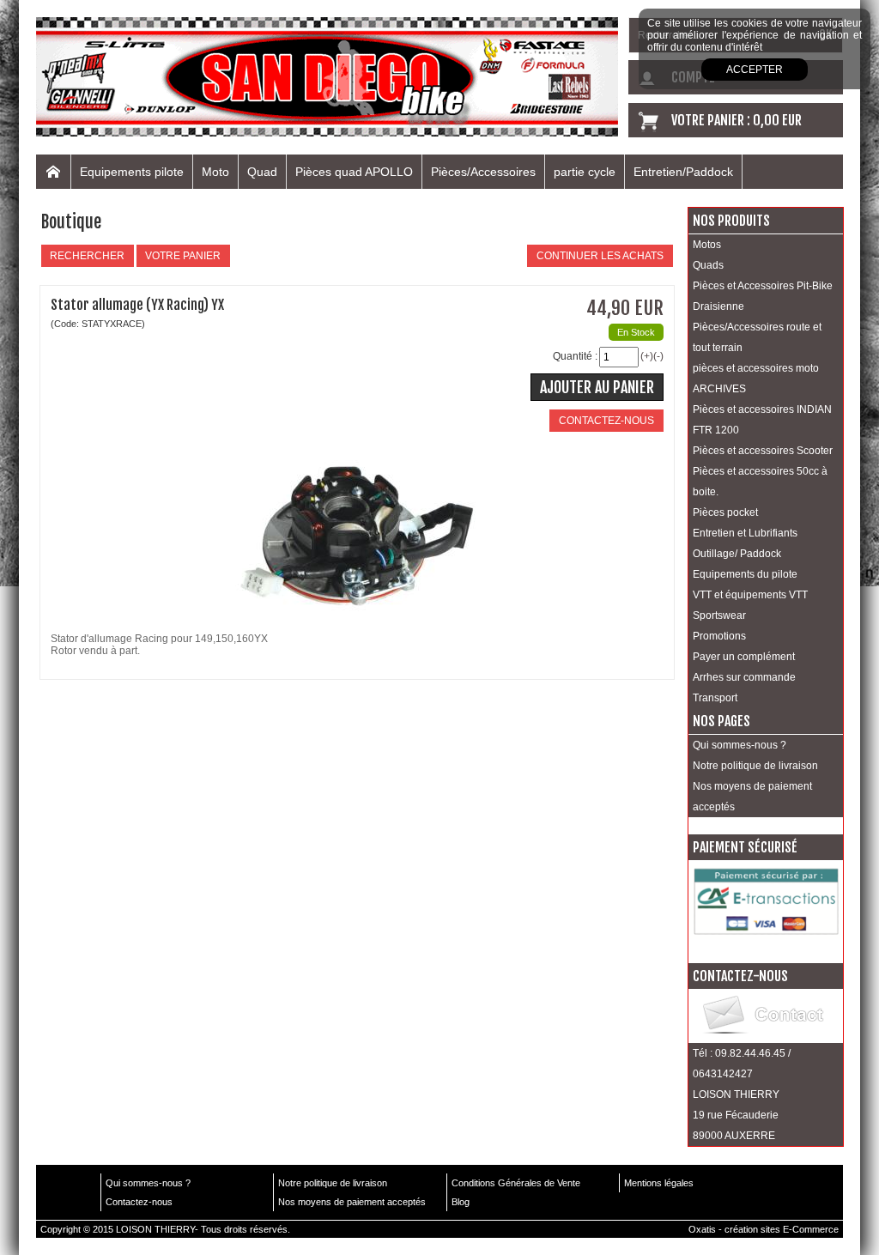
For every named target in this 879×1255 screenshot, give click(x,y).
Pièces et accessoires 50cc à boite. (760, 481)
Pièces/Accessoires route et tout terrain (757, 337)
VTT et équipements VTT (750, 595)
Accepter (754, 70)
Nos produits (731, 220)
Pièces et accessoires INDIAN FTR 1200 (762, 419)
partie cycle (584, 172)
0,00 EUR (777, 120)
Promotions (719, 636)
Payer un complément (744, 657)
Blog (461, 1202)
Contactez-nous (139, 1202)
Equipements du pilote (745, 574)
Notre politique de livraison (755, 766)
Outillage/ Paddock (737, 554)
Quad (262, 172)
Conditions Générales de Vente (516, 1183)
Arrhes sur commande (744, 677)
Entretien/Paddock (683, 172)
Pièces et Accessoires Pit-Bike (763, 286)
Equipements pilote (132, 172)
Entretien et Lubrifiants (745, 533)
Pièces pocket (725, 512)
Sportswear (719, 615)
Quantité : (575, 356)
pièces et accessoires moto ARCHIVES (756, 378)
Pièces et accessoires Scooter (763, 451)
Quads (708, 265)
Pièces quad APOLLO (354, 172)
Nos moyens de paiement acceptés (752, 796)
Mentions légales (659, 1183)
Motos (707, 245)
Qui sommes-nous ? (739, 745)
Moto (215, 172)
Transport (715, 698)
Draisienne (718, 306)
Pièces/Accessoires (483, 172)
